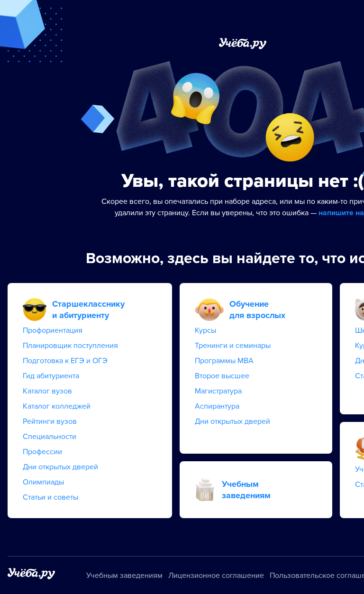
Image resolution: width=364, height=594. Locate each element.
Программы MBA (224, 361)
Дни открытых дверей (60, 467)
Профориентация (52, 330)
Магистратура (218, 391)
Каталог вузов (47, 391)
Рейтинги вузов (50, 421)
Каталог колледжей (57, 406)
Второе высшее (222, 376)
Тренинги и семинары (233, 345)
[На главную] (31, 575)
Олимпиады (43, 482)
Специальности (49, 436)
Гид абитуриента (51, 376)
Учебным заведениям (124, 575)
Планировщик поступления (70, 345)
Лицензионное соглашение (216, 575)
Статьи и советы (50, 497)
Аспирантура (217, 406)
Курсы (205, 330)
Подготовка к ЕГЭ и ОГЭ (65, 361)
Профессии (42, 452)
